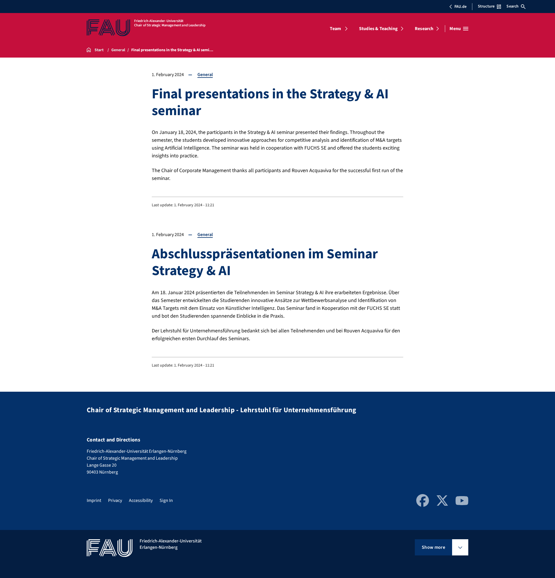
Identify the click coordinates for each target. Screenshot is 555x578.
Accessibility (141, 500)
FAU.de (460, 7)
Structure (486, 6)
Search (512, 6)
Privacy (115, 500)
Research (424, 28)
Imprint (94, 500)
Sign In (166, 500)
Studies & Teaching (378, 28)
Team (335, 28)
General (205, 74)
